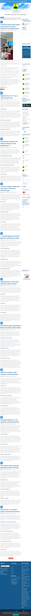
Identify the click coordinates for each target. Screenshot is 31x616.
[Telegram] (4, 89)
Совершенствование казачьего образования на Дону (27, 145)
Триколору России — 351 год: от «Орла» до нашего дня (27, 75)
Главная (2, 7)
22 (28, 53)
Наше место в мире (27, 160)
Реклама (16, 1)
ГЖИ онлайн (26, 169)
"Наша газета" (3, 30)
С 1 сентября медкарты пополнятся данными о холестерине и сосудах (27, 89)
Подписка (12, 570)
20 (26, 53)
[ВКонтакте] (1, 89)
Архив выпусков (9, 1)
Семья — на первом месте (27, 154)
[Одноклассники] (2, 89)
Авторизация (25, 0)
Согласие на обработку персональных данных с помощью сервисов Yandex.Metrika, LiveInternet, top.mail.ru (4, 570)
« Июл (23, 57)
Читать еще (10, 558)
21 (27, 53)
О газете (13, 1)
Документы (12, 573)
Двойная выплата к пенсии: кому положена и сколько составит (27, 93)
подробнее (18, 612)
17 (22, 53)
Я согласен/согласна (15, 614)
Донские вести (3, 9)
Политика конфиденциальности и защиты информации (4, 573)
